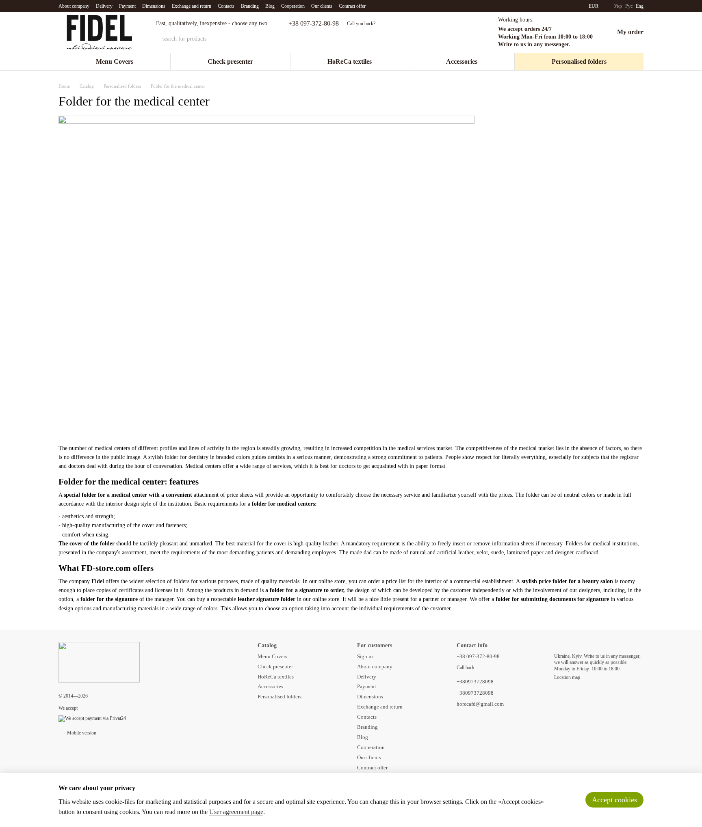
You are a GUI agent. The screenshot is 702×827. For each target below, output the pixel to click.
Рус (629, 6)
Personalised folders (579, 61)
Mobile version (81, 733)
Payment (127, 6)
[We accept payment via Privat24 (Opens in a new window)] (92, 718)
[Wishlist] (473, 32)
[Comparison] (452, 32)
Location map (567, 677)
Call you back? (361, 23)
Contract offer (352, 6)
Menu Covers (114, 61)
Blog (270, 6)
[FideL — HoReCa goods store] (99, 661)
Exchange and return (191, 6)
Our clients (321, 6)
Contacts (226, 6)
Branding (250, 6)
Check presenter (230, 61)
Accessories (461, 61)
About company (73, 6)
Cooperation (293, 6)
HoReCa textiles (349, 61)
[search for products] (402, 38)
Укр (618, 6)
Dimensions (153, 6)
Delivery (104, 6)
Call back (465, 667)
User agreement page (236, 811)
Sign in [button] (365, 656)
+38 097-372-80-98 (313, 23)
